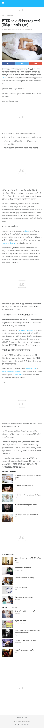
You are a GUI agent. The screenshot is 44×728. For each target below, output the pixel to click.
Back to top (22, 718)
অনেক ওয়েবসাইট (18, 374)
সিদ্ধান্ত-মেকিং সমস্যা (20, 621)
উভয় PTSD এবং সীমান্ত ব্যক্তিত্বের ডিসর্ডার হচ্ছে (28, 495)
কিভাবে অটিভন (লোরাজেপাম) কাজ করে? (25, 611)
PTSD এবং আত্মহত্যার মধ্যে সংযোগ (24, 485)
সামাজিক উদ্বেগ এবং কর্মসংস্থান (23, 568)
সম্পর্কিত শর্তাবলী (10, 15)
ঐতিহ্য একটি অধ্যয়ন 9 (21, 587)
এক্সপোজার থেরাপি (31, 369)
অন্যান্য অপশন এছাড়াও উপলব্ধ (11, 371)
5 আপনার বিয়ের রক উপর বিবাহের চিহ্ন (24, 577)
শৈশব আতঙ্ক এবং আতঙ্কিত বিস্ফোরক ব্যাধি (26, 514)
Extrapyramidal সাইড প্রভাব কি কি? (25, 640)
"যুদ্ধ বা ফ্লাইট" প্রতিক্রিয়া (25, 330)
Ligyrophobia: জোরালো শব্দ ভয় (23, 597)
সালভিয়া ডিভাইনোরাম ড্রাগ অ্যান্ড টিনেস (25, 650)
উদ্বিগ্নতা (27, 231)
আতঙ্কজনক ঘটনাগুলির (8, 243)
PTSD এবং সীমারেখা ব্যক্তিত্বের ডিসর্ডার (26, 505)
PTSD (3, 15)
